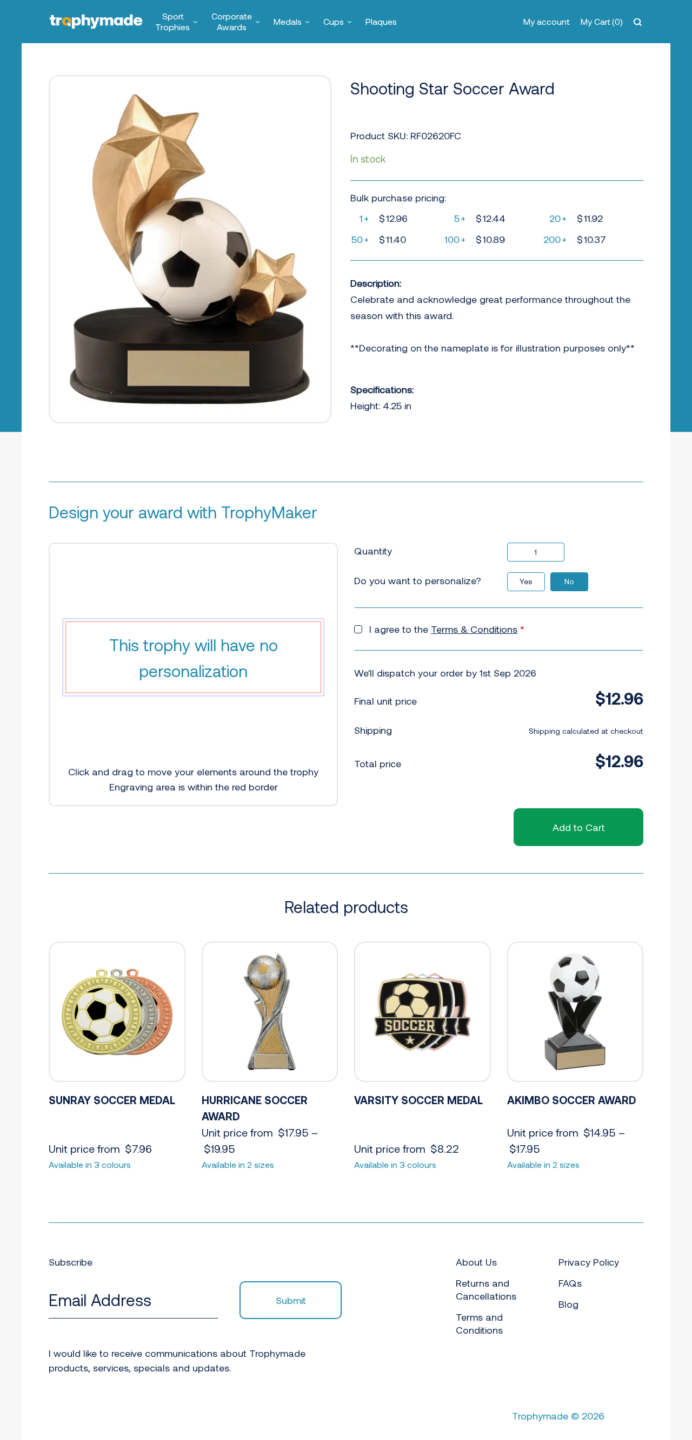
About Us (476, 1262)
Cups (333, 21)
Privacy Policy (588, 1262)
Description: (375, 283)
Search (639, 21)
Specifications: (382, 389)
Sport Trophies (172, 21)
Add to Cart (578, 827)
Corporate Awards (231, 21)
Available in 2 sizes (238, 1164)
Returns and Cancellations (486, 1289)
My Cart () (602, 21)
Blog (568, 1304)
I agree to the (446, 629)
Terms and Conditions (479, 1323)
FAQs (570, 1283)
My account (546, 21)
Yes (526, 581)
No (569, 581)
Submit (291, 1300)
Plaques (381, 21)
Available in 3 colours (90, 1164)
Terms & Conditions (474, 629)
